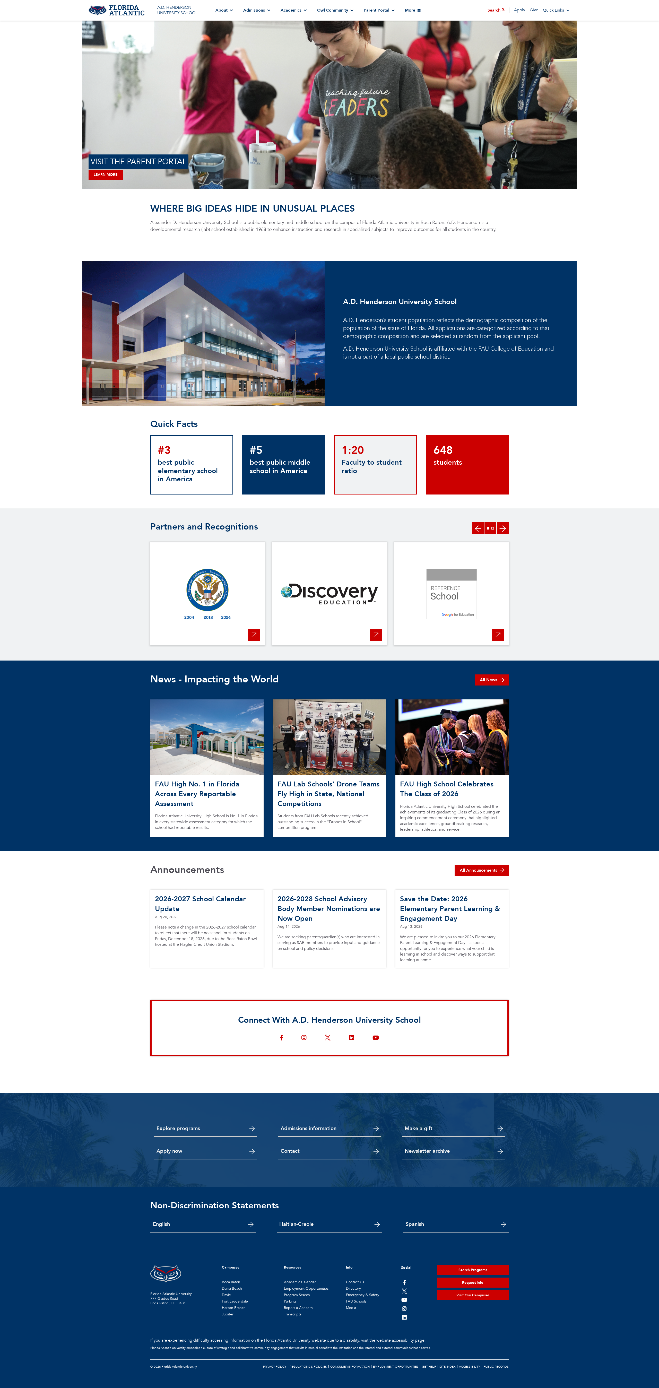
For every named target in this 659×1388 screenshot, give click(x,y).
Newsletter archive (427, 1151)
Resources (292, 1267)
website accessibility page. (401, 1340)
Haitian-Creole (296, 1224)
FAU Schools (356, 1301)
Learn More (106, 174)
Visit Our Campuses (472, 1295)
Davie (226, 1294)
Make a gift (418, 1128)
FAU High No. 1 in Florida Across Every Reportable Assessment (197, 794)
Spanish (415, 1224)
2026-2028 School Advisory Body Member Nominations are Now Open (329, 908)
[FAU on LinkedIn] (404, 1317)
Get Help (429, 1367)
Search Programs (472, 1270)
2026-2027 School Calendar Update (200, 904)
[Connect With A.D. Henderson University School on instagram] (303, 1038)
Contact (290, 1151)
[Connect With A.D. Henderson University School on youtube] (375, 1038)
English (161, 1224)
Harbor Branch (234, 1307)
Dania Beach (232, 1288)
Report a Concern (298, 1307)
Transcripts (292, 1314)
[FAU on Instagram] (404, 1308)
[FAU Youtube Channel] (404, 1299)
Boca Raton (231, 1282)
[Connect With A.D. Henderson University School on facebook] (281, 1038)
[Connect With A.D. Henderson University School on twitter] (328, 1038)
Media (351, 1307)
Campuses (230, 1267)
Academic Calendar (300, 1282)
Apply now (169, 1151)
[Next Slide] (503, 528)
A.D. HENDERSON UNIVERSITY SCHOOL (177, 10)
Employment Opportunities (306, 1288)
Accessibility (469, 1367)
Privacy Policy (274, 1367)
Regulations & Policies (308, 1367)
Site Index (447, 1367)
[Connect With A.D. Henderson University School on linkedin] (351, 1038)
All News (488, 680)
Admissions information (308, 1128)
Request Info (472, 1282)
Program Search (297, 1294)
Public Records (496, 1367)
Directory (353, 1288)
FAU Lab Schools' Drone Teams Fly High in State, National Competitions (328, 794)
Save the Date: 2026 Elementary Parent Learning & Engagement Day (450, 908)
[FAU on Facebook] (404, 1282)
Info (349, 1267)
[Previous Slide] (478, 528)
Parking (290, 1301)
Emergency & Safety (362, 1294)
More (410, 10)
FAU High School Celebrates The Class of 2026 (446, 789)
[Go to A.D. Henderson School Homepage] (116, 10)
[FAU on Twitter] (404, 1291)
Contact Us (355, 1282)
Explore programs (178, 1128)
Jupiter (227, 1314)
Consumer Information (350, 1367)
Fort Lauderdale (235, 1301)
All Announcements (478, 870)
